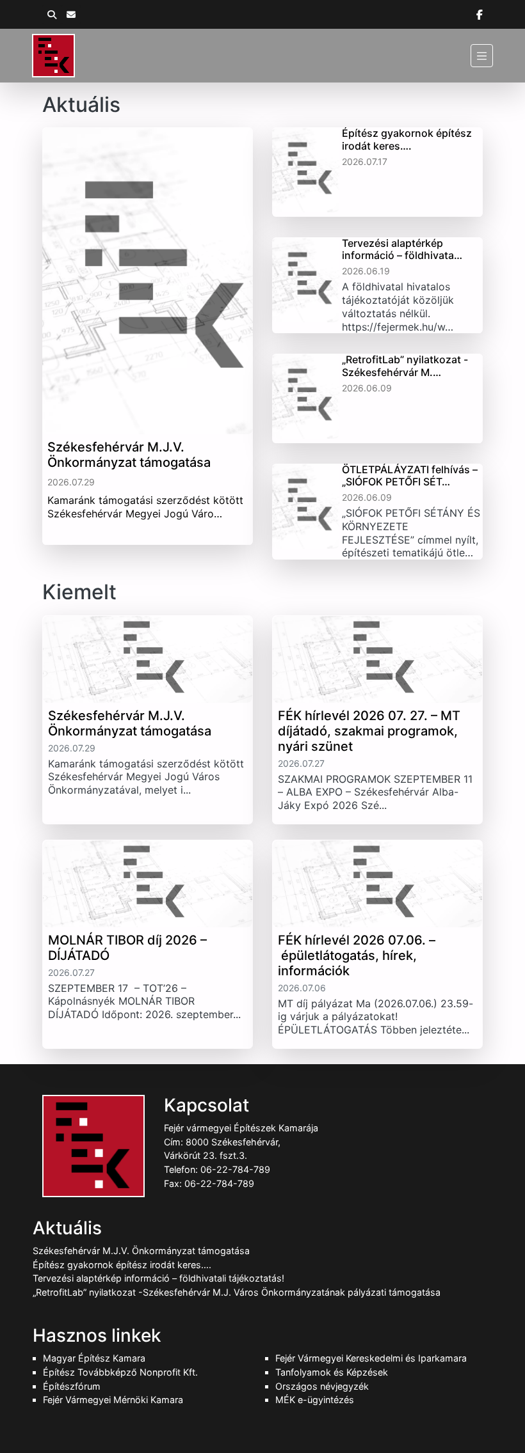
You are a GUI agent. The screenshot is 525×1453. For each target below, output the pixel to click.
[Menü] (482, 55)
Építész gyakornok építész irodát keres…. (122, 1264)
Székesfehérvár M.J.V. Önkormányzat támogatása (141, 1250)
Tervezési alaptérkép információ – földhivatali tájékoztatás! (158, 1278)
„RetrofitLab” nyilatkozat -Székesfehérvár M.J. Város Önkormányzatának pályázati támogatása (236, 1292)
